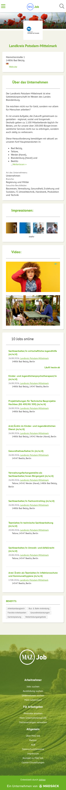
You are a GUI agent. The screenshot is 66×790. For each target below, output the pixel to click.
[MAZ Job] (33, 6)
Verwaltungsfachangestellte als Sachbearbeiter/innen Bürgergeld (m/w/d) (31, 474)
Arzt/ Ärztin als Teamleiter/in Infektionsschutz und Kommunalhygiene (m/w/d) (33, 574)
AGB (33, 744)
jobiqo (42, 779)
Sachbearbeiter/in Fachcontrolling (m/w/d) (31, 500)
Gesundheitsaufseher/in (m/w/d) (25, 450)
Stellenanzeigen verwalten (33, 722)
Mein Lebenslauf (33, 699)
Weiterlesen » (20, 164)
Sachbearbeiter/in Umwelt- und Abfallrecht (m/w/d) (31, 549)
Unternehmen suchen (33, 695)
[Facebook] (30, 671)
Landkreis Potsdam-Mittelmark (34, 358)
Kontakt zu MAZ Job (33, 757)
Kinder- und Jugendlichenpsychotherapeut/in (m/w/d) (32, 377)
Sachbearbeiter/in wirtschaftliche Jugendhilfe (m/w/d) (32, 352)
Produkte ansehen (33, 713)
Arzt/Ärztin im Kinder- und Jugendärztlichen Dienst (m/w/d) (32, 427)
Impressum (33, 753)
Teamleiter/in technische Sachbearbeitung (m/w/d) (30, 524)
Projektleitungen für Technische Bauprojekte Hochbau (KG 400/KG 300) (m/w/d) (32, 402)
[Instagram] (36, 671)
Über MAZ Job (33, 735)
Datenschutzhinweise (33, 749)
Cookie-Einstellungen (33, 762)
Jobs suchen (33, 686)
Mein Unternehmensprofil (33, 717)
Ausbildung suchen (33, 690)
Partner (33, 740)
